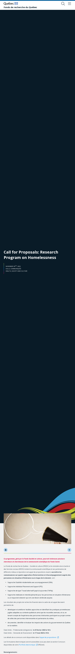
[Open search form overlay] (63, 4)
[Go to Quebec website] (11, 3)
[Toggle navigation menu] (69, 4)
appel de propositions (48, 637)
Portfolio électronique (27, 645)
